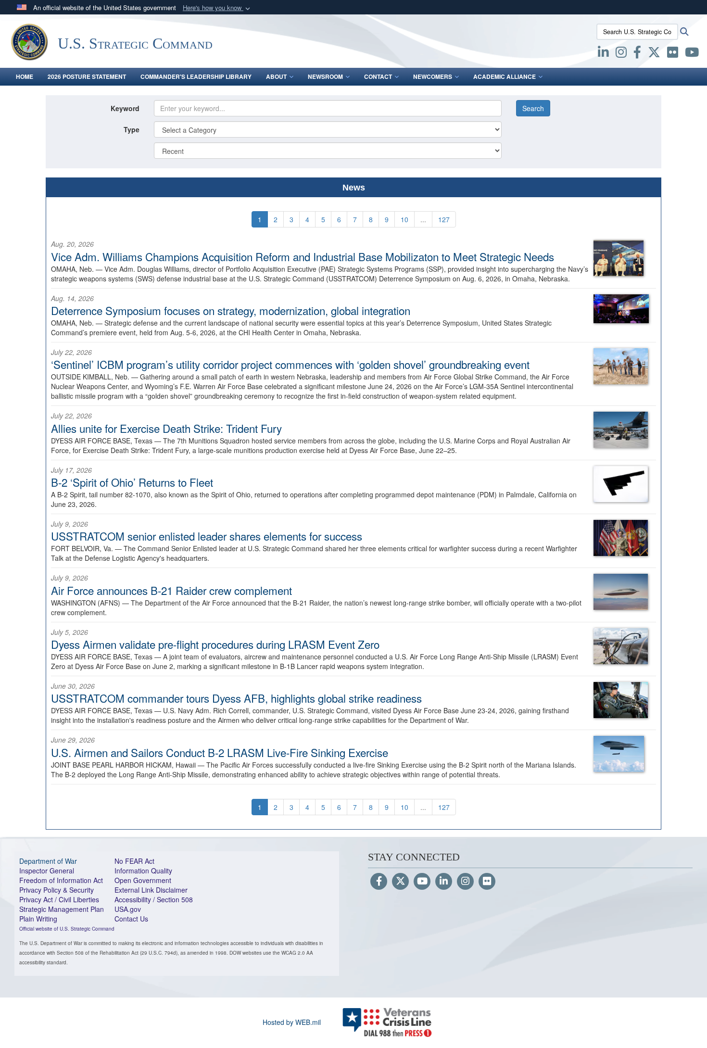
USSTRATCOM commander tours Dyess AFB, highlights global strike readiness (236, 698)
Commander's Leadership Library (196, 76)
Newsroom (325, 76)
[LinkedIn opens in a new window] (603, 54)
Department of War (48, 861)
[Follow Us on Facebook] (378, 881)
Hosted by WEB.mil (292, 1022)
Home (24, 76)
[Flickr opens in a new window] (672, 54)
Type (131, 129)
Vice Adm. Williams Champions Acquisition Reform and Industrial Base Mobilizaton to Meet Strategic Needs (302, 256)
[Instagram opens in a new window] (621, 54)
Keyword (125, 108)
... (423, 219)
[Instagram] (465, 881)
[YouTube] (422, 881)
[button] (217, 8)
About (276, 76)
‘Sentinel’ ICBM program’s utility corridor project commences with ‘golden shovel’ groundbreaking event (290, 364)
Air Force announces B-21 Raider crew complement (171, 590)
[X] (654, 54)
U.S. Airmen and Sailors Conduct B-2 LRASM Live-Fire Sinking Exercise (219, 752)
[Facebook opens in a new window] (637, 54)
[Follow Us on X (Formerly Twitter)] (400, 881)
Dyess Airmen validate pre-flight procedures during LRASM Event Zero (215, 644)
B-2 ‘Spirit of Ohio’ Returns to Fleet (132, 482)
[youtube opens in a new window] (692, 54)
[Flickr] (487, 881)
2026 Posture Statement (87, 76)
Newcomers (432, 76)
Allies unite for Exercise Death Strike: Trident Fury (166, 428)
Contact (378, 76)
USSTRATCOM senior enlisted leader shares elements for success (206, 535)
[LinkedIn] (443, 881)
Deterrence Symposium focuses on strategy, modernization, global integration (230, 310)
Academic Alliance (504, 76)
